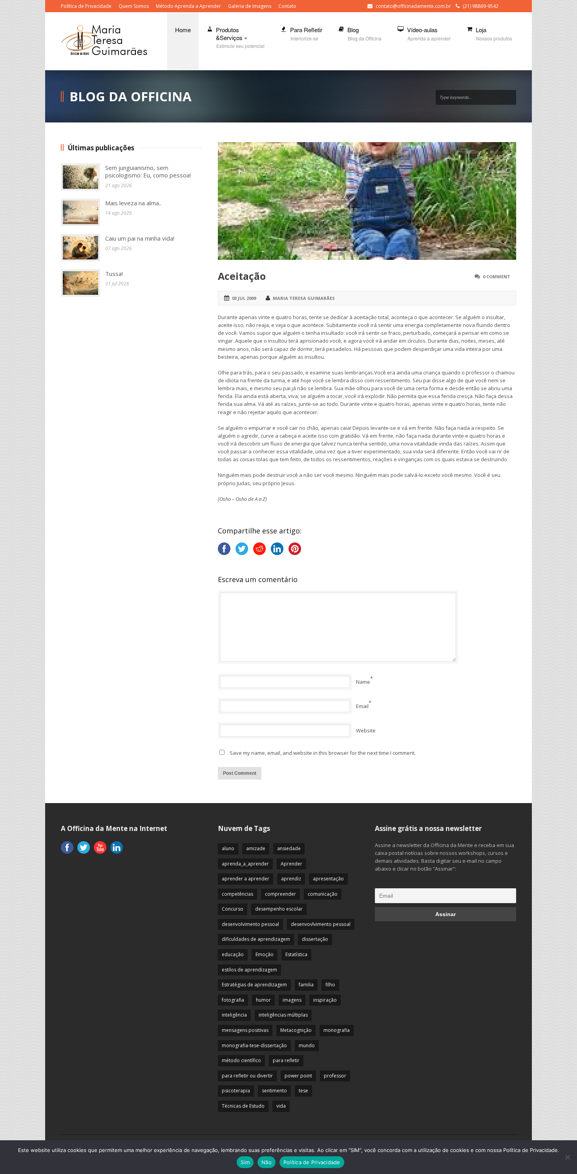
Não (266, 1162)
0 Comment (496, 276)
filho (330, 984)
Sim (245, 1162)
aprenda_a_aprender (245, 863)
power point (298, 1075)
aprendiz (291, 878)
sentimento (274, 1090)
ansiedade (289, 848)
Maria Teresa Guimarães (304, 298)
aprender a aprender (245, 878)
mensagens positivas (245, 1030)
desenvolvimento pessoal (250, 924)
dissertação (315, 939)
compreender (280, 894)
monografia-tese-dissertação (254, 1045)
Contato (287, 6)
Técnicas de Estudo (243, 1106)
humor (263, 1000)
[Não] (567, 1157)
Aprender (291, 863)
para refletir (286, 1060)
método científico (241, 1060)
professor (335, 1075)
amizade (255, 848)
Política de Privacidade (86, 6)
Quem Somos (134, 6)
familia (306, 984)
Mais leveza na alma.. (133, 203)
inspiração (325, 1000)
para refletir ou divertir (247, 1075)
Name (363, 681)
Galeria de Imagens (249, 6)
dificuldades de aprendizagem (256, 939)
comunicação (323, 894)
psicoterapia (236, 1090)
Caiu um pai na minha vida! (139, 238)
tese (303, 1090)
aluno (228, 848)
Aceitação (242, 276)
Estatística (296, 954)
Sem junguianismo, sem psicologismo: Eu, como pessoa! (148, 171)
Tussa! (114, 274)
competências (237, 894)
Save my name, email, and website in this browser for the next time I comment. (323, 752)
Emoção (265, 954)
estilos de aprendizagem (249, 969)
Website (366, 730)
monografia (336, 1030)
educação (233, 954)
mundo (307, 1045)
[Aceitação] (367, 201)
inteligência (234, 1015)
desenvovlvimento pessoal (321, 924)
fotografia (233, 1000)
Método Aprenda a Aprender (188, 6)
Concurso (232, 909)
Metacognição (296, 1030)
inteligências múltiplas (283, 1015)
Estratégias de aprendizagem (254, 984)
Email (362, 706)
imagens (292, 1000)
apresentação (328, 878)
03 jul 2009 (244, 298)
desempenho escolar (279, 909)
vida (281, 1106)
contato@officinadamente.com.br (413, 6)
